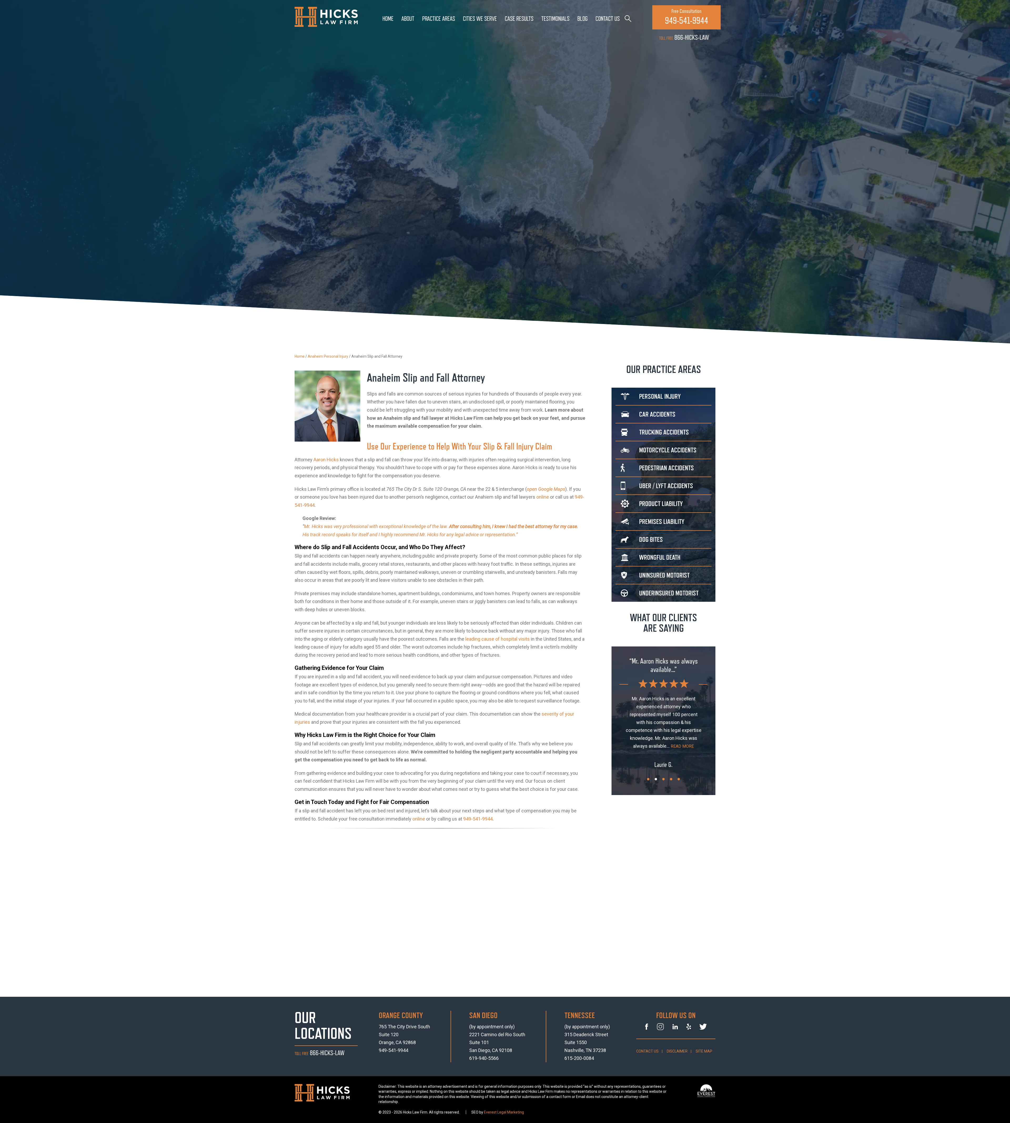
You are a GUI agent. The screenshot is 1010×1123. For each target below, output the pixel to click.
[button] (648, 779)
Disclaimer (677, 1051)
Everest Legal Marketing (504, 1112)
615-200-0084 (579, 1058)
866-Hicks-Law (684, 37)
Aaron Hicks (326, 459)
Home (387, 18)
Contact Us (607, 18)
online (542, 497)
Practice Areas (438, 18)
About (407, 18)
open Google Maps (546, 489)
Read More (663, 738)
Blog (582, 18)
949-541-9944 (478, 819)
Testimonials (555, 18)
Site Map (704, 1051)
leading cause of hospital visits (497, 639)
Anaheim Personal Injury (328, 356)
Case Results (519, 18)
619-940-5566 (484, 1058)
